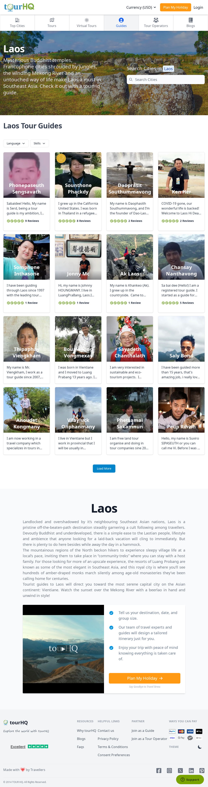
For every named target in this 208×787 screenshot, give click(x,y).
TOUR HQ (17, 782)
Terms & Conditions (113, 747)
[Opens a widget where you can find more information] (190, 780)
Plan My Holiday (175, 7)
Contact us (106, 730)
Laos (168, 68)
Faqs (80, 747)
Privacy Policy (108, 738)
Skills (37, 143)
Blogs (81, 738)
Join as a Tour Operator (149, 738)
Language (13, 143)
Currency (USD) (139, 7)
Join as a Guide (143, 730)
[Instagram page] (169, 770)
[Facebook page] (159, 770)
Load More (104, 468)
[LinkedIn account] (191, 770)
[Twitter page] (180, 770)
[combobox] (166, 79)
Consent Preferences (114, 755)
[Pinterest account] (202, 770)
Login (198, 7)
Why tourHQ (86, 730)
